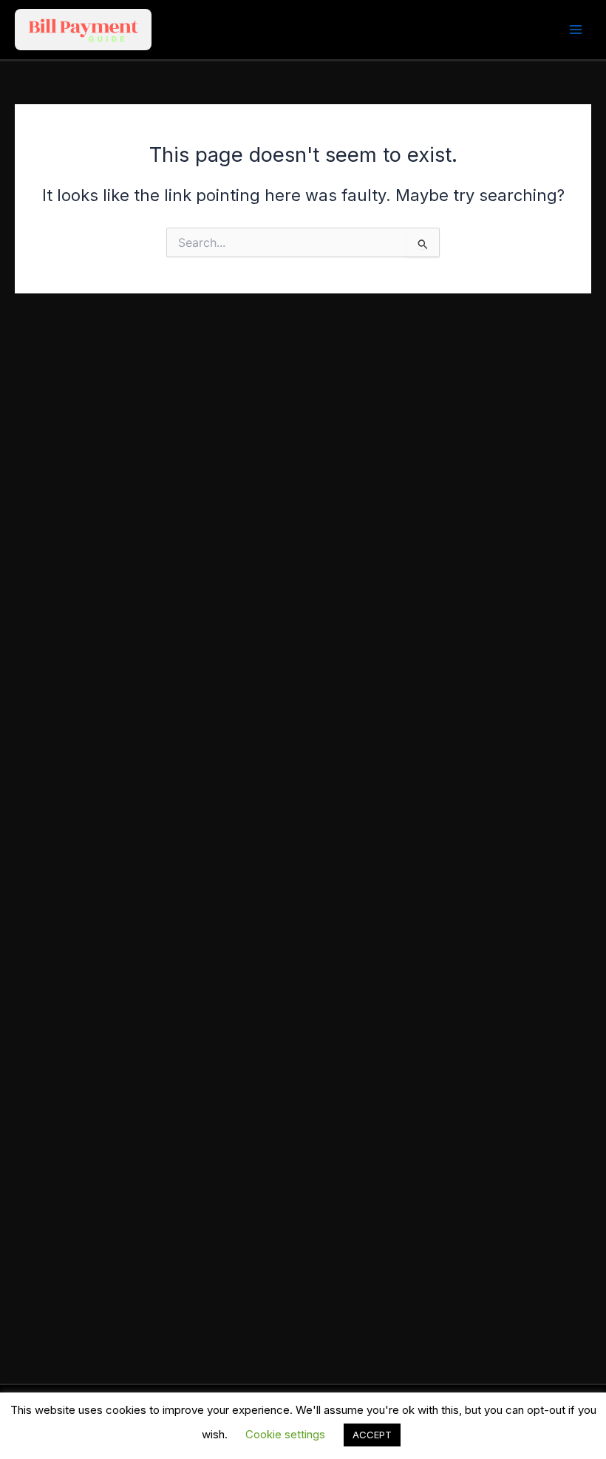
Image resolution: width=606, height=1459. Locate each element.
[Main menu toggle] (575, 29)
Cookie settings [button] (285, 1434)
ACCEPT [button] (372, 1435)
